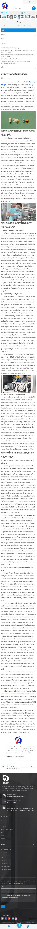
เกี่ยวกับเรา (3, 824)
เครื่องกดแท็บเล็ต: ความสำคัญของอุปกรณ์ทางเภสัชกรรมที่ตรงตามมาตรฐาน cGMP (17, 51)
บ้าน (9, 13)
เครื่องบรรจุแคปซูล (5, 866)
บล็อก (2, 38)
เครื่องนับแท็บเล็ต (5, 863)
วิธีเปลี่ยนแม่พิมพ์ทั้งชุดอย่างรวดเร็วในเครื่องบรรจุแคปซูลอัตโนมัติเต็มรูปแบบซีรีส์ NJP (16, 62)
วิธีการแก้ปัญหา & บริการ (6, 829)
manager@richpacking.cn (18, 796)
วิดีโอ (2, 835)
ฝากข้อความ (19, 925)
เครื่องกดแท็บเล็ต (5, 855)
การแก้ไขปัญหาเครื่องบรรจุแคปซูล (10, 48)
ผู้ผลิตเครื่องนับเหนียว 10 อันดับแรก (10, 59)
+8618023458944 (11, 802)
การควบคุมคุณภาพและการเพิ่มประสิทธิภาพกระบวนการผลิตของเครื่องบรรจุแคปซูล (18, 55)
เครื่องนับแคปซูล (5, 860)
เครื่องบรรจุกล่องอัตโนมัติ (6, 869)
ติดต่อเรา (3, 838)
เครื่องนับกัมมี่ (4, 852)
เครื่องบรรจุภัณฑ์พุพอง (6, 849)
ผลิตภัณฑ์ (26, 13)
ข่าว (2, 832)
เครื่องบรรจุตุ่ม (4, 858)
